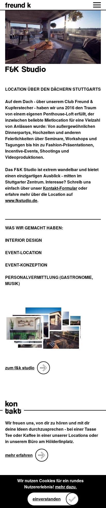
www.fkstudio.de (21, 200)
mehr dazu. (66, 487)
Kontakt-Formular (60, 188)
